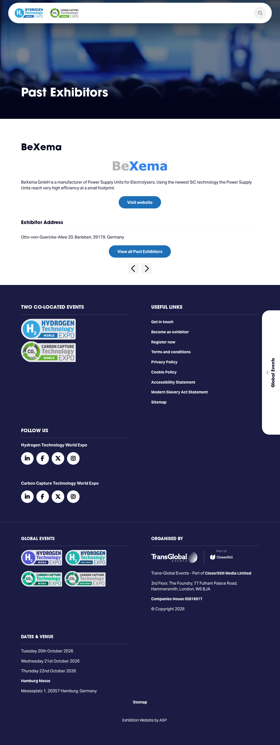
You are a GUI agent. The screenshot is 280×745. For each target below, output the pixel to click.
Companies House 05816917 (176, 598)
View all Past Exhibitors (139, 251)
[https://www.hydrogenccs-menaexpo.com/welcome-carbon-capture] (41, 585)
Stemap (140, 702)
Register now (163, 342)
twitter (58, 458)
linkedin (27, 458)
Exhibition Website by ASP (144, 720)
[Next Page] (146, 268)
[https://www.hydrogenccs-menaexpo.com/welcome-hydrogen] (41, 564)
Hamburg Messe (35, 680)
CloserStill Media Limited (228, 573)
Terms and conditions (171, 351)
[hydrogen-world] (48, 338)
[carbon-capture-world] (48, 360)
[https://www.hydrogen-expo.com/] (85, 564)
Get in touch (162, 321)
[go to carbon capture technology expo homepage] (64, 13)
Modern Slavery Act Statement (179, 392)
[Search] (260, 13)
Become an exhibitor (170, 331)
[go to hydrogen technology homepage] (29, 13)
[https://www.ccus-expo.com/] (85, 585)
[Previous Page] (133, 268)
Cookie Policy (164, 372)
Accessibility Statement (173, 382)
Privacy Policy (164, 362)
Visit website (140, 202)
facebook (42, 458)
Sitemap (159, 402)
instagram (73, 458)
